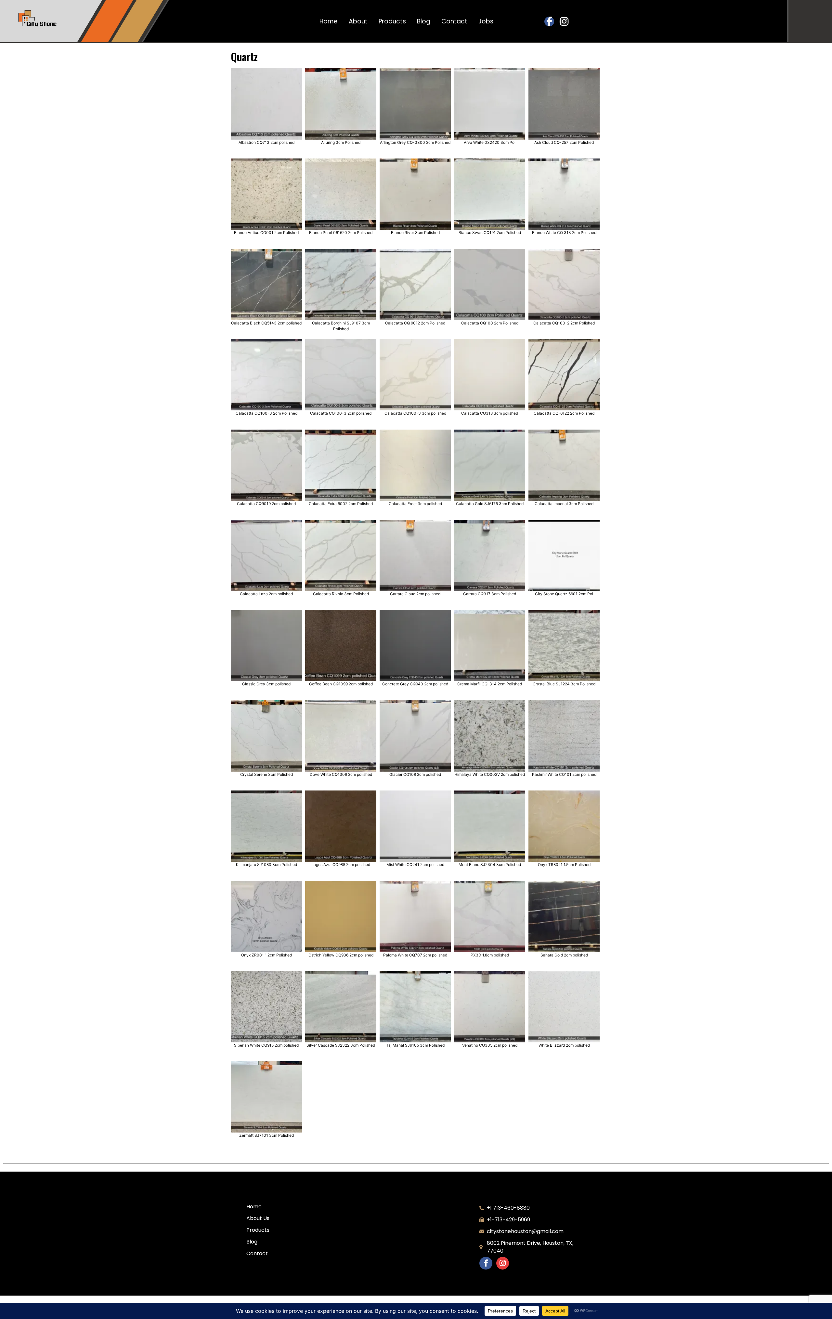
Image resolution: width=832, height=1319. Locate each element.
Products (392, 21)
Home (328, 21)
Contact (454, 21)
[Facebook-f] (549, 21)
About (358, 21)
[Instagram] (564, 21)
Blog (423, 21)
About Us (257, 1218)
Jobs (485, 21)
